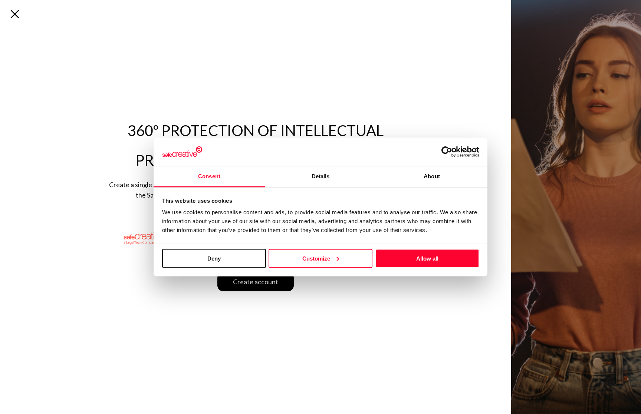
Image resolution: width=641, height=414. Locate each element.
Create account (255, 282)
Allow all (427, 258)
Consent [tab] (209, 176)
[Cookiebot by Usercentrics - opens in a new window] (446, 151)
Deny (214, 258)
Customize (316, 258)
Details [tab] (321, 176)
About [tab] (432, 176)
